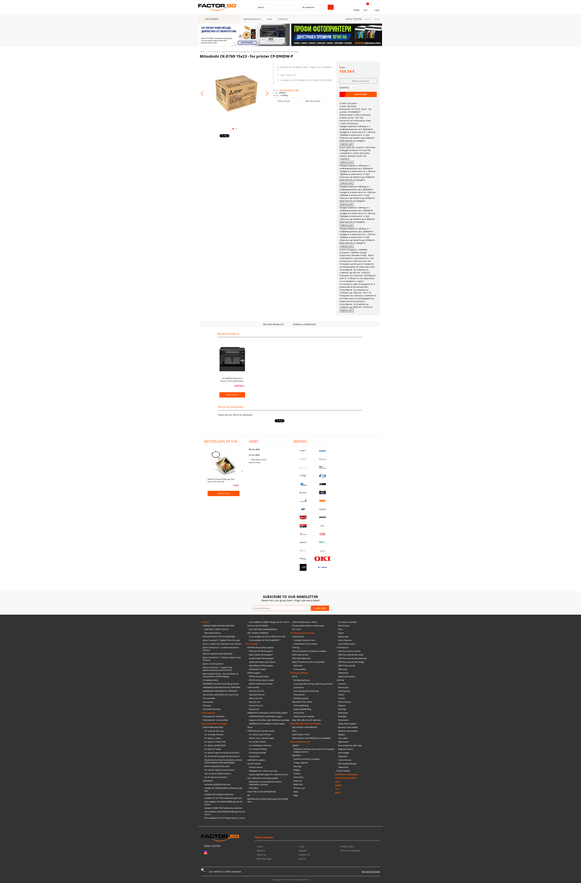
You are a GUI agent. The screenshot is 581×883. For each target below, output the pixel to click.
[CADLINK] (322, 542)
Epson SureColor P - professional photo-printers (221, 649)
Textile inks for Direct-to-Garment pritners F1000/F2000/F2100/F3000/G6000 (223, 761)
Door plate (343, 738)
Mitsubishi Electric (212, 633)
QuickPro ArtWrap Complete (307, 759)
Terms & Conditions (304, 324)
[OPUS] (303, 525)
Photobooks (299, 694)
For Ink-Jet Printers (257, 741)
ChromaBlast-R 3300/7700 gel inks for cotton (269, 622)
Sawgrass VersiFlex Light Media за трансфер (269, 720)
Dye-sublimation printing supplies (235, 51)
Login (377, 10)
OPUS (294, 676)
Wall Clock (298, 784)
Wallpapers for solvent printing (263, 770)
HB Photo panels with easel (350, 654)
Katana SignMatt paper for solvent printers (268, 774)
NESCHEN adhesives (301, 658)
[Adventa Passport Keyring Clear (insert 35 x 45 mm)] (223, 463)
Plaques (341, 705)
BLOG (338, 792)
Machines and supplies (304, 716)
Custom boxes (344, 760)
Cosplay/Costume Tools (304, 640)
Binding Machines (302, 680)
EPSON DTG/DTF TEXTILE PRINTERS (219, 636)
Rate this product (313, 101)
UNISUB (340, 680)
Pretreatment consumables (215, 720)
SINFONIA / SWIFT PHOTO (216, 629)
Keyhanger (343, 712)
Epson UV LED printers (213, 663)
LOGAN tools (298, 636)
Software (207, 705)
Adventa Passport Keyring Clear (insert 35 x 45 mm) (221, 480)
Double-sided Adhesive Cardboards (308, 625)
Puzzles (341, 698)
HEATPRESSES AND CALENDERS (305, 723)
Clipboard (342, 756)
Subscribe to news (258, 459)
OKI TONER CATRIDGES (257, 633)
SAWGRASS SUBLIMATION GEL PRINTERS (221, 687)
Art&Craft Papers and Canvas (262, 662)
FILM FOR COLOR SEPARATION (261, 791)
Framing (296, 647)
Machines (298, 665)
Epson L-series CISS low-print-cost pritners (222, 643)
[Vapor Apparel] (322, 475)
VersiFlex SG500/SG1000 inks (217, 784)
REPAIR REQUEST (252, 19)
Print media (213, 51)
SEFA (294, 731)
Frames (297, 773)
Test (337, 789)
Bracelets (342, 716)
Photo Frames (344, 702)
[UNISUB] (322, 509)
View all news (254, 462)
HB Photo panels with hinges (351, 662)
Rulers (341, 633)
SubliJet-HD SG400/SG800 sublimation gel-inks (223, 789)
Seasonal (298, 780)
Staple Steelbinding (302, 709)
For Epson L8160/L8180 (215, 745)
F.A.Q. (301, 846)
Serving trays (344, 691)
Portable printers (210, 680)
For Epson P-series (212, 749)
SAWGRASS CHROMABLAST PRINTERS (220, 691)
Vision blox (299, 777)
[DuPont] (322, 534)
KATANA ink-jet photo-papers (260, 647)
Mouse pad (343, 636)
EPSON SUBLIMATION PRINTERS (217, 653)
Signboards (343, 741)
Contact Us (304, 854)
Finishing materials (257, 752)
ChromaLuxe (342, 647)
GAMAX (295, 745)
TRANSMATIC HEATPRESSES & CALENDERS (311, 738)
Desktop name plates (348, 731)
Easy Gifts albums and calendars (306, 720)
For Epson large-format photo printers (221, 752)
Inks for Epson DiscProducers (217, 773)
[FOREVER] (303, 475)
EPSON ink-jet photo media (261, 680)
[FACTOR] (303, 451)
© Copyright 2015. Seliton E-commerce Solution (290, 879)
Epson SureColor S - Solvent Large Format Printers (222, 658)
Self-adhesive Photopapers (261, 665)
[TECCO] (322, 500)
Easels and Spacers (346, 676)
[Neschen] (303, 484)
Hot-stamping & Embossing (306, 691)
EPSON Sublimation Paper (261, 683)
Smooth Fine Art (256, 691)
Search (302, 858)
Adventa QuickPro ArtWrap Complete (309, 651)
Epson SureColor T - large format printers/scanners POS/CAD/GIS (217, 668)
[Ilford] (322, 467)
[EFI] (303, 509)
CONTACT (283, 19)
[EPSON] (322, 451)
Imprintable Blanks (300, 741)
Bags (296, 795)
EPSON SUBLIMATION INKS (216, 766)
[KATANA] (322, 459)
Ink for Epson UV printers (215, 777)
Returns (261, 850)
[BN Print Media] (322, 492)
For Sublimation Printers (260, 745)
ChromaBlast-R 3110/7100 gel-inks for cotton (224, 818)
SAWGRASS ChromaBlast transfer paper (267, 723)
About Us (261, 854)
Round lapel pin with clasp (350, 745)
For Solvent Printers (258, 749)
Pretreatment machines (214, 716)
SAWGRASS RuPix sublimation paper (265, 716)
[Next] (377, 36)
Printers (205, 622)
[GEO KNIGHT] (322, 525)
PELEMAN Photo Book (302, 702)
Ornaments (343, 720)
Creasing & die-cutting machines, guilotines (313, 683)
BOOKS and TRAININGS (346, 774)
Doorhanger (343, 752)
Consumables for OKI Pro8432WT (264, 640)
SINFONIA (253, 788)
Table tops (342, 669)
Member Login (264, 858)
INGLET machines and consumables (308, 662)
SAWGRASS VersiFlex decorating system (221, 683)
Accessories (208, 702)
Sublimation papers (256, 760)
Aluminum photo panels (349, 651)
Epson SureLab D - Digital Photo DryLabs (221, 640)
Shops (356, 9)
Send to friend (283, 101)
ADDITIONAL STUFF (301, 734)
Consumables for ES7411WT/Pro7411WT (267, 636)
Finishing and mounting (302, 633)
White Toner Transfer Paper (261, 738)
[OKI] (322, 559)
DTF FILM (296, 629)
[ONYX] (303, 550)
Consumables (209, 698)
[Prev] (203, 36)
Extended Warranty (212, 709)
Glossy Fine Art (256, 698)
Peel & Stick (299, 712)
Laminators (299, 687)
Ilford (249, 727)
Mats (296, 791)
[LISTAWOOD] (322, 517)
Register (303, 850)
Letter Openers (345, 640)
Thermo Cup (299, 788)
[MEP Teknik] (322, 550)
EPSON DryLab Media (259, 676)
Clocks (341, 694)
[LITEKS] (303, 492)
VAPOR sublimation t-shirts (304, 622)
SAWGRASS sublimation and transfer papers (267, 712)
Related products (273, 324)
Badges (297, 770)
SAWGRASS (208, 780)
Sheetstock (343, 672)
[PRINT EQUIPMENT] (303, 559)
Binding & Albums (299, 672)
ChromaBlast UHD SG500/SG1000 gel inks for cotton (224, 813)
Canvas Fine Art (256, 705)
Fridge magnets (301, 762)
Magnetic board (345, 749)
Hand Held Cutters (346, 643)
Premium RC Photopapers (261, 651)
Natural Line (254, 702)
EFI (248, 795)
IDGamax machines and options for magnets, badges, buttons (314, 750)
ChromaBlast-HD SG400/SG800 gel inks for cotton (223, 803)
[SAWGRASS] (303, 459)
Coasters (342, 683)
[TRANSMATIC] (303, 534)
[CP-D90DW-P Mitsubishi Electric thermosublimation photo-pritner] (232, 359)
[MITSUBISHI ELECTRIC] (303, 567)
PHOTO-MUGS (343, 770)
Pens (340, 629)
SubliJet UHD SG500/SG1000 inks (219, 794)
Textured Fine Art (257, 694)
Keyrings (297, 766)
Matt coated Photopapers (261, 654)
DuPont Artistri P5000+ (257, 625)
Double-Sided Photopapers (261, 658)
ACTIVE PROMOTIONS (345, 778)
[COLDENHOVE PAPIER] (303, 500)
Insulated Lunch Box (347, 622)
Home (202, 51)
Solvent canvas (256, 767)
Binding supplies (301, 698)
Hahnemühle (253, 687)
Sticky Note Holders (347, 723)
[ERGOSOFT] (303, 542)
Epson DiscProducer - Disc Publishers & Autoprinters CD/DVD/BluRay (220, 675)
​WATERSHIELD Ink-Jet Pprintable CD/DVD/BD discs (267, 800)
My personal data (371, 871)
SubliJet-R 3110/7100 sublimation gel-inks (223, 798)
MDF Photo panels (346, 665)
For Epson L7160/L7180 (215, 741)
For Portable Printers (213, 734)
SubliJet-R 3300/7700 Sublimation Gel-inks (223, 808)
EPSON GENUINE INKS (213, 727)
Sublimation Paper (257, 669)
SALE (269, 19)
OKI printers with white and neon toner (221, 694)
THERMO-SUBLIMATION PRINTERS (219, 625)
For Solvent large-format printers (219, 770)
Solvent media (254, 763)
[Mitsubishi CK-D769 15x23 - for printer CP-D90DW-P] (234, 93)
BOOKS (338, 785)
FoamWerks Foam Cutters (305, 643)
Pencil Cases (343, 625)
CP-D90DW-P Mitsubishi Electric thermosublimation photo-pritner (232, 380)
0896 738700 (354, 19)
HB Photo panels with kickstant (352, 658)
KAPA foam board (300, 654)
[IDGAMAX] (322, 567)
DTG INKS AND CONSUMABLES (263, 629)
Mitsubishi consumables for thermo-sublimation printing (276, 51)
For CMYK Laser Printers (260, 734)
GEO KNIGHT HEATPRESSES (304, 727)
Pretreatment (208, 712)
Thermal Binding (301, 705)
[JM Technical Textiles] (322, 484)
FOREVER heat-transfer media (261, 731)
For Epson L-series (212, 738)
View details (232, 395)
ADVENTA (296, 755)
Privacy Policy (347, 846)
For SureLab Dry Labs (214, 731)
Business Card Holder (348, 727)
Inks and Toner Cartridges (214, 723)
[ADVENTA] (303, 517)
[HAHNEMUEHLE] (303, 467)
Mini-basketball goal (347, 763)
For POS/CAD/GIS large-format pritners (222, 756)
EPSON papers (254, 672)
